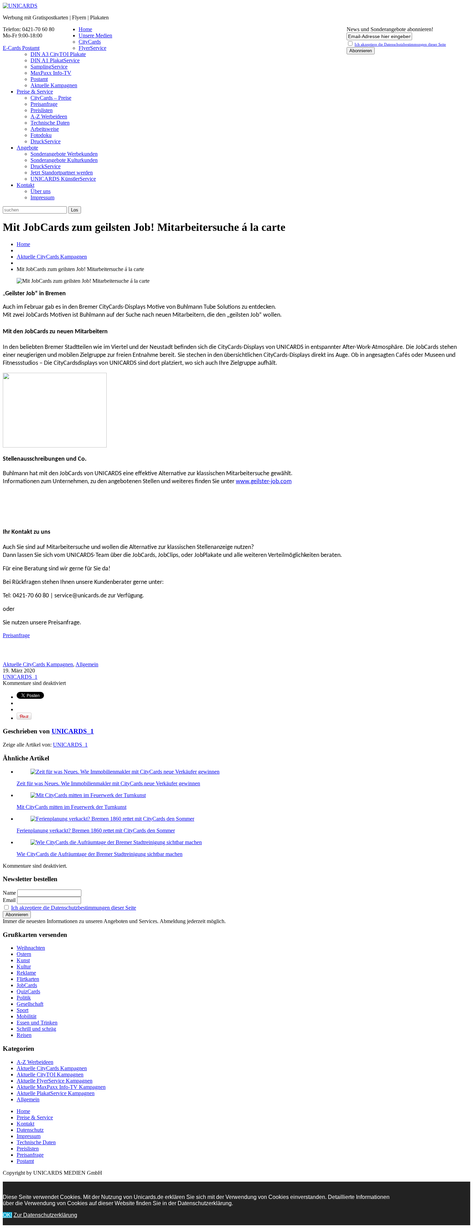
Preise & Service (35, 91)
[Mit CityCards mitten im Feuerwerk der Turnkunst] (88, 795)
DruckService (45, 141)
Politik (24, 998)
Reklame (26, 973)
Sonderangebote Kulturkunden (64, 160)
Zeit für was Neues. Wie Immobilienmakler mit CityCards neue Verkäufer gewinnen (108, 783)
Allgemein (86, 664)
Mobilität (26, 1016)
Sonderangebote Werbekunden (64, 154)
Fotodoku (41, 135)
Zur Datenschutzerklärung (45, 1215)
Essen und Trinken (37, 1023)
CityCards (90, 42)
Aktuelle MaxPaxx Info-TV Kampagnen (61, 1087)
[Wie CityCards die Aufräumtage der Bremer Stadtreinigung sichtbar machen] (116, 842)
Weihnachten (31, 948)
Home (85, 29)
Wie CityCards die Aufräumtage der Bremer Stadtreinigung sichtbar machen (99, 854)
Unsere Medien (95, 35)
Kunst (23, 960)
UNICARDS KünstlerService (63, 179)
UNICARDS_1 (20, 677)
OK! (7, 1215)
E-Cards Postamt (21, 48)
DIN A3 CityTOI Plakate (58, 54)
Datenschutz (30, 1130)
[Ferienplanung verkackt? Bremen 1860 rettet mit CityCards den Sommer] (112, 819)
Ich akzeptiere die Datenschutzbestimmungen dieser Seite (73, 908)
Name (9, 893)
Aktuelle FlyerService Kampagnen (54, 1081)
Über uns (40, 191)
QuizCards (28, 991)
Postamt (39, 79)
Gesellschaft (30, 1004)
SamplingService (49, 67)
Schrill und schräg (36, 1029)
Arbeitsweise (44, 129)
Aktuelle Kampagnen (53, 85)
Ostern (24, 954)
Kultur (24, 966)
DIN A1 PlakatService (55, 60)
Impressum (42, 197)
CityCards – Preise (50, 98)
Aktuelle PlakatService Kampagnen (56, 1093)
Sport (22, 1010)
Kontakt (25, 185)
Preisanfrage (43, 104)
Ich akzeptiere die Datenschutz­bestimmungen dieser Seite (400, 44)
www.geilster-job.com (264, 481)
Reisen (24, 1035)
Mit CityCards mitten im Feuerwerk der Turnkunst (71, 807)
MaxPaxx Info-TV (50, 73)
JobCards (27, 985)
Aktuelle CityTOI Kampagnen (50, 1074)
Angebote (27, 148)
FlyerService (92, 48)
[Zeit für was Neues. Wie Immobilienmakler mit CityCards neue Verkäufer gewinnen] (125, 772)
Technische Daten (50, 123)
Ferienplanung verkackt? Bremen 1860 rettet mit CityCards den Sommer (96, 830)
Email (9, 900)
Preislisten (41, 110)
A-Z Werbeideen (48, 116)
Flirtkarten (28, 979)
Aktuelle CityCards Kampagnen (52, 257)
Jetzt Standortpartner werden (61, 172)
